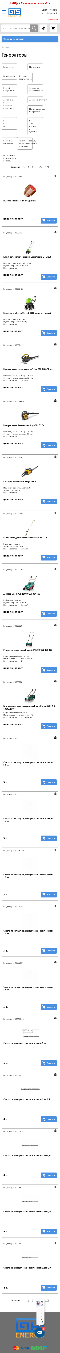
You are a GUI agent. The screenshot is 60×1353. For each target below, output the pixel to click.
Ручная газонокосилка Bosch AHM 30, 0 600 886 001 (27, 650)
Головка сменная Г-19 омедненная (19, 200)
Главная (5, 47)
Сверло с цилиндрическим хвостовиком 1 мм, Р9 (26, 1099)
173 (47, 166)
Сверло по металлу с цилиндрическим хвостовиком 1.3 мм (28, 876)
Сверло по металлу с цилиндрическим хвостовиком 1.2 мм (28, 932)
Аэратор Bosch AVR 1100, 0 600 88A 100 (21, 593)
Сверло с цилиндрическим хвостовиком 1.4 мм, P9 (27, 1155)
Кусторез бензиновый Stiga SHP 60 (20, 481)
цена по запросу (13, 218)
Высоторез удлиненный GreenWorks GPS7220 (25, 537)
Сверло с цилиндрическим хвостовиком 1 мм (25, 1043)
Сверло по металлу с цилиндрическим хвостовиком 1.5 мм (28, 763)
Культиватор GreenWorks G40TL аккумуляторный (27, 313)
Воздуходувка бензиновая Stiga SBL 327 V (23, 425)
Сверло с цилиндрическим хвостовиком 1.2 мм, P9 (27, 1267)
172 (40, 166)
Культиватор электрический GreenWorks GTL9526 (27, 257)
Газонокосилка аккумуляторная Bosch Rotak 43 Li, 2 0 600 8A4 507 (29, 707)
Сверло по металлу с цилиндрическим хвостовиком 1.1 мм (28, 988)
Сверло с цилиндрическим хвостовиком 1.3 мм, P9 (27, 1211)
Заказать (51, 220)
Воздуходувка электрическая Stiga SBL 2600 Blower (28, 369)
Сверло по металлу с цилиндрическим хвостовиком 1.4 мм (28, 820)
